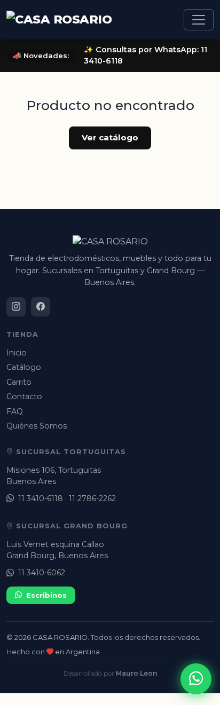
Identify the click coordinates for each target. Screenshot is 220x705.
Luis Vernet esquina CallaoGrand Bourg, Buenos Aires (57, 550)
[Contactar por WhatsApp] (195, 678)
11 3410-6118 (40, 498)
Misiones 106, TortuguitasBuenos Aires (53, 475)
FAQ (14, 411)
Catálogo (23, 367)
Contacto (24, 396)
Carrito (19, 382)
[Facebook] (40, 306)
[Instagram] (16, 306)
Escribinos (46, 595)
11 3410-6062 (41, 572)
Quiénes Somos (36, 426)
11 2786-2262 (92, 498)
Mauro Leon (136, 673)
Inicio (16, 353)
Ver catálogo (110, 137)
